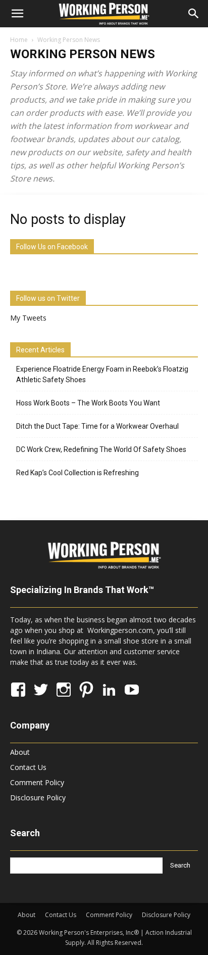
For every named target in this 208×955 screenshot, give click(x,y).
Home (19, 39)
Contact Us (28, 767)
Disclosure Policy (38, 797)
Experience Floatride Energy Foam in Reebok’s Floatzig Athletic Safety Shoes (102, 374)
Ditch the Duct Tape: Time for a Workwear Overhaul (97, 426)
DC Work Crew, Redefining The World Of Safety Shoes (101, 449)
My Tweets (28, 318)
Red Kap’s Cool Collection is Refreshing (77, 473)
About (20, 752)
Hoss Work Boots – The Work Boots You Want (88, 403)
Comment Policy (37, 782)
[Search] (194, 13)
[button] (17, 13)
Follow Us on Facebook (52, 247)
